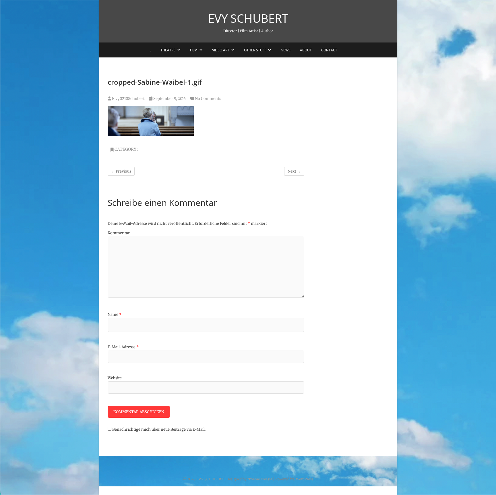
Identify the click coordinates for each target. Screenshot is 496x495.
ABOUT (306, 50)
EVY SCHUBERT (248, 18)
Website (115, 378)
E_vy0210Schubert (128, 98)
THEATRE (167, 50)
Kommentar (119, 233)
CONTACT (329, 50)
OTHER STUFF (255, 50)
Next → (294, 171)
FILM (193, 50)
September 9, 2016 (169, 98)
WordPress (304, 479)
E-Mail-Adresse (123, 347)
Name (114, 314)
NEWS (285, 50)
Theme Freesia (260, 479)
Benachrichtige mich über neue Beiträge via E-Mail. (159, 429)
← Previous (121, 171)
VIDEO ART (220, 50)
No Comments (208, 98)
